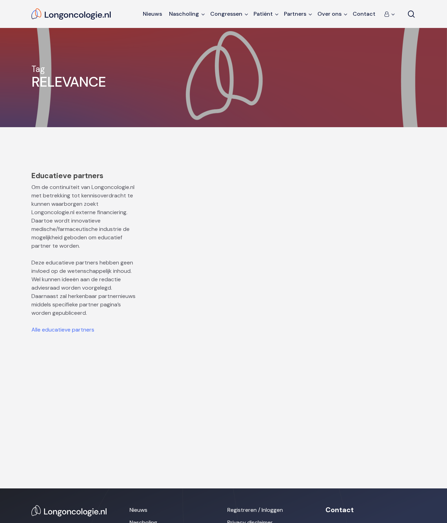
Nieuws (138, 510)
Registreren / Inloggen (255, 510)
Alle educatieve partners (62, 329)
